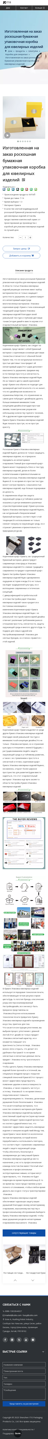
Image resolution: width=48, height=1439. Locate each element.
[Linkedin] (12, 1339)
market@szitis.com (13, 1315)
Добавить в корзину (20, 255)
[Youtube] (26, 1339)
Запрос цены (20, 248)
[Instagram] (32, 1339)
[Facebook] (5, 1339)
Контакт (24, 8)
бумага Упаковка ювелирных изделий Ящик (22, 377)
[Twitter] (19, 1339)
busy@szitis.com (30, 1315)
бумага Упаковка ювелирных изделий (26, 733)
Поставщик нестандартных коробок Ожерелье (14, 1273)
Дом (8, 8)
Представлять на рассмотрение (24, 1403)
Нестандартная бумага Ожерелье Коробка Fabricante (36, 1273)
